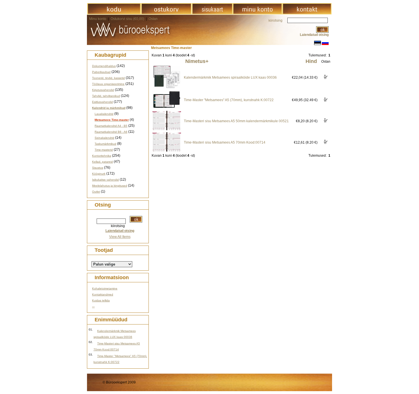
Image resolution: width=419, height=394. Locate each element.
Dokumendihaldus (104, 66)
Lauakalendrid (104, 113)
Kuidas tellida (101, 300)
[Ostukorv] (166, 13)
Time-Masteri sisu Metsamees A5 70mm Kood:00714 (224, 142)
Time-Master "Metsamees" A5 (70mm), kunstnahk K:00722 (229, 100)
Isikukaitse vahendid (105, 179)
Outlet (96, 191)
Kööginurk (98, 173)
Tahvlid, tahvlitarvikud (106, 95)
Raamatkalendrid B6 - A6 (111, 131)
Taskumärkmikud (105, 143)
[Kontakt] (306, 13)
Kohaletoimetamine (104, 288)
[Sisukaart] (212, 13)
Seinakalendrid (104, 137)
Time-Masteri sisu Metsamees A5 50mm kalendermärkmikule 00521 (236, 121)
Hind (311, 61)
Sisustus (97, 167)
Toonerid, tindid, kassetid (108, 77)
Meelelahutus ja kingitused (109, 185)
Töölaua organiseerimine (108, 83)
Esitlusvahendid (102, 101)
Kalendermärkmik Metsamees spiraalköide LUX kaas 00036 (230, 77)
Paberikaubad (101, 72)
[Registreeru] (257, 13)
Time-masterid (104, 149)
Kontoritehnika (101, 155)
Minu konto (97, 19)
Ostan (153, 19)
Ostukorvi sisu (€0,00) (128, 19)
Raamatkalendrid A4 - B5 (111, 125)
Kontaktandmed (102, 294)
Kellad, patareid (102, 161)
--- (93, 306)
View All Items (120, 237)
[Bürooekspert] (114, 13)
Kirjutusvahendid (103, 89)
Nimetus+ (197, 61)
